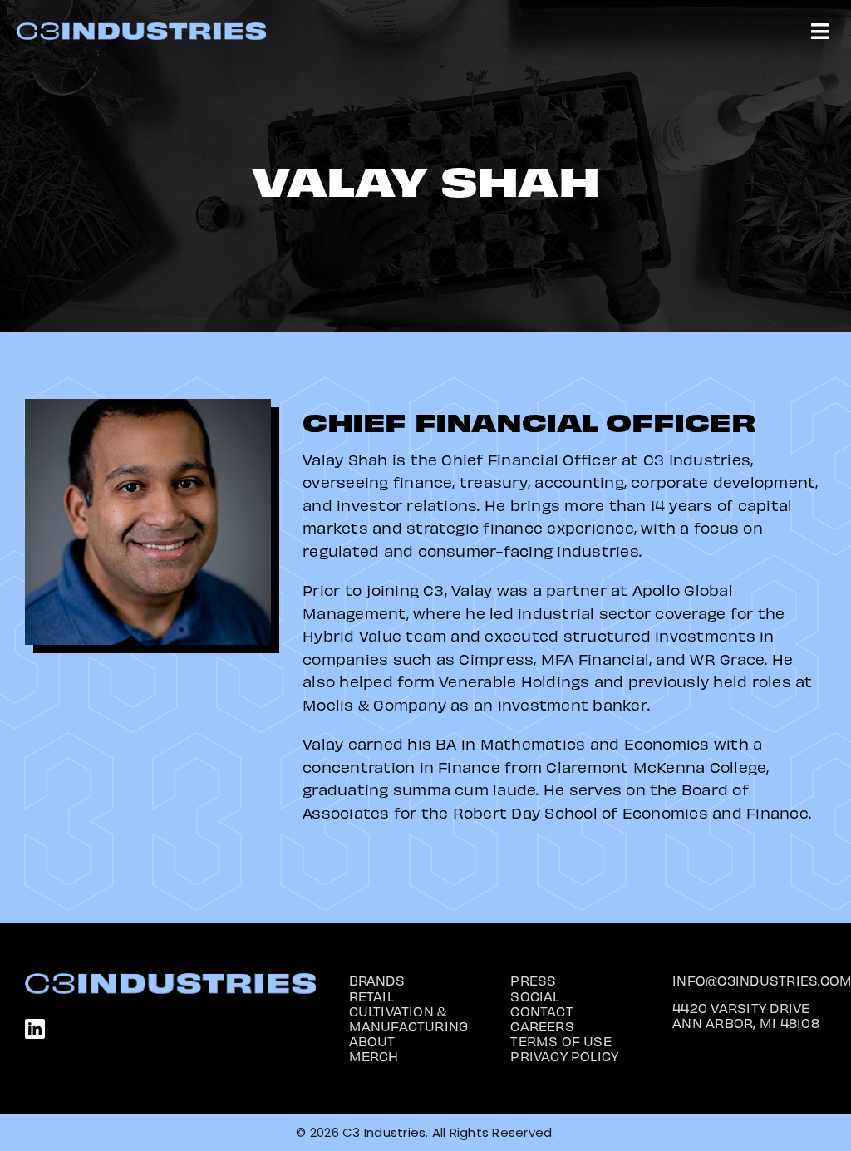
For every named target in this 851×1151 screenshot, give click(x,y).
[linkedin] (35, 1029)
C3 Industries (384, 1132)
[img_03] (141, 28)
